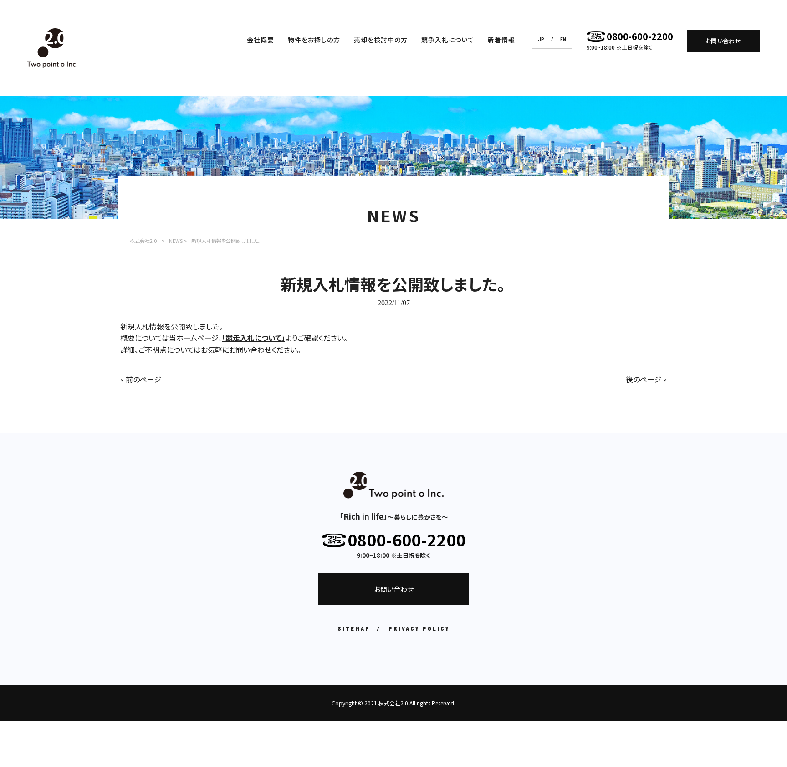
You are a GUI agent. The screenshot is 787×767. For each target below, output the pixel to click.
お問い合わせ (723, 40)
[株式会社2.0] (52, 48)
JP (541, 39)
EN (563, 39)
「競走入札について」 (253, 337)
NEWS (176, 240)
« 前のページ (140, 379)
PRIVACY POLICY (419, 628)
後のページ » (646, 379)
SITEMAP (353, 628)
